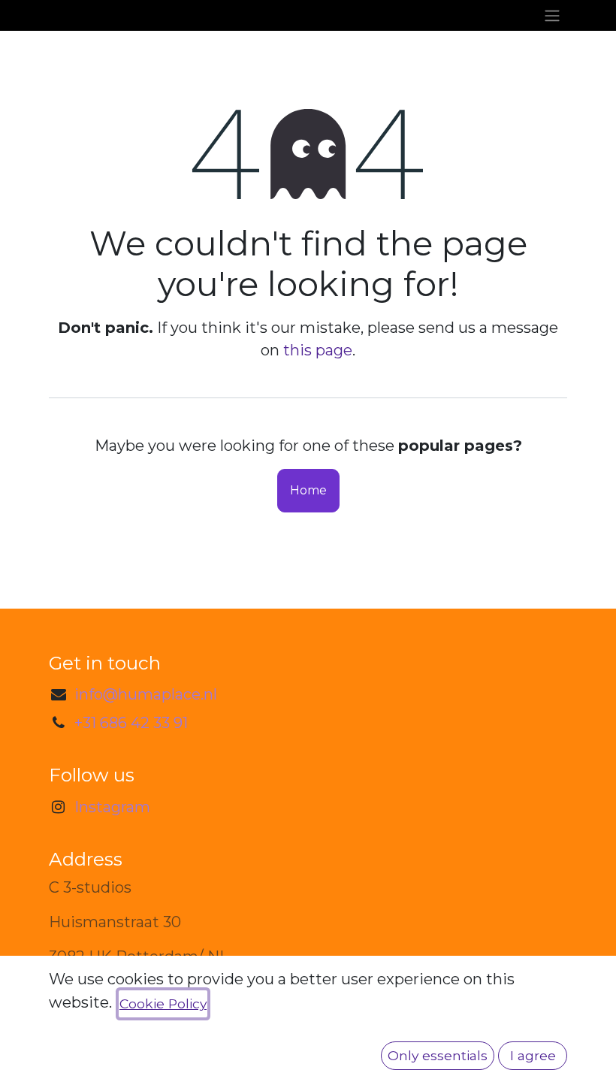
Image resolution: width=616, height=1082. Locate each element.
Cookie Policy (163, 1003)
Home (308, 490)
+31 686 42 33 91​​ (131, 723)
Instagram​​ (112, 807)
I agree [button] (533, 1055)
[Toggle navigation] (552, 15)
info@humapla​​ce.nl (145, 694)
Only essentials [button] (438, 1055)
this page (317, 350)
